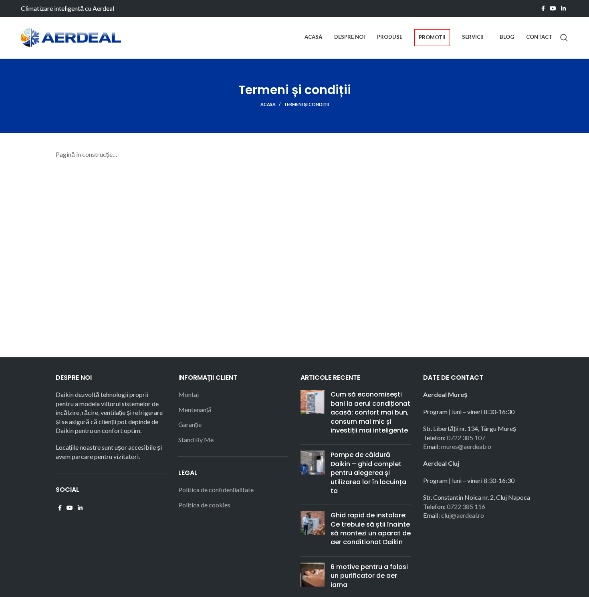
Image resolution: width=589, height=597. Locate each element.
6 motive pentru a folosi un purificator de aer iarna (369, 575)
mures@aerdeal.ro (466, 446)
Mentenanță (195, 409)
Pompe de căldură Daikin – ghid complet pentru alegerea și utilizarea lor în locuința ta (368, 472)
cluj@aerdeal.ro (462, 515)
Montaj (188, 394)
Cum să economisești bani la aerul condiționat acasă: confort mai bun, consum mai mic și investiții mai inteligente (370, 412)
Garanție (190, 424)
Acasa (268, 104)
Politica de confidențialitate (216, 489)
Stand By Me (196, 439)
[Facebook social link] (543, 8)
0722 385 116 (466, 506)
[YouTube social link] (553, 8)
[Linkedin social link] (563, 8)
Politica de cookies (204, 505)
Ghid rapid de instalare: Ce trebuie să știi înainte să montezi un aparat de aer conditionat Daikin (371, 529)
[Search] (564, 38)
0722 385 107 (466, 437)
